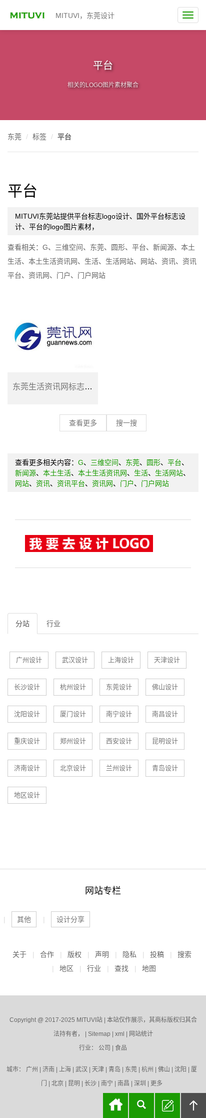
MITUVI (28, 15)
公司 (104, 1047)
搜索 (185, 954)
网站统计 (141, 1033)
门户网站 (92, 275)
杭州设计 (73, 687)
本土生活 (57, 473)
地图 (149, 968)
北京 (58, 1083)
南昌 (124, 1083)
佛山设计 (165, 687)
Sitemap (99, 1033)
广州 (32, 1069)
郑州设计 (73, 741)
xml (119, 1033)
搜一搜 (126, 423)
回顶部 (193, 1105)
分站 (23, 624)
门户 (63, 275)
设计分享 (70, 919)
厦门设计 (73, 714)
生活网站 (120, 261)
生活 (91, 261)
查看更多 (83, 423)
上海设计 (121, 660)
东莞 (15, 137)
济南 (48, 1069)
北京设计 (73, 768)
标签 (39, 137)
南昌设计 (165, 714)
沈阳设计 (27, 714)
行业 (53, 624)
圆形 (118, 247)
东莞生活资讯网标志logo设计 (64, 386)
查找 (121, 968)
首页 (115, 1105)
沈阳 (180, 1069)
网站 (147, 261)
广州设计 (29, 660)
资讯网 (39, 275)
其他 (24, 919)
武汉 (82, 1069)
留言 (167, 1105)
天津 (98, 1069)
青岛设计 (165, 768)
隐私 (129, 954)
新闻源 (163, 247)
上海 (65, 1069)
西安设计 (119, 741)
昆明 (74, 1083)
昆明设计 (165, 741)
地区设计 (27, 795)
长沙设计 (27, 687)
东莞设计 (119, 687)
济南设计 (27, 768)
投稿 (157, 954)
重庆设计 (27, 741)
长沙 (90, 1083)
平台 (65, 137)
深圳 (140, 1083)
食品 (121, 1047)
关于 (19, 954)
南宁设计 (119, 714)
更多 (156, 1083)
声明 (102, 954)
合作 (47, 954)
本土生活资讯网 (53, 261)
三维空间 (69, 247)
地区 (67, 968)
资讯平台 (71, 483)
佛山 (164, 1069)
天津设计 (167, 660)
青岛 (114, 1069)
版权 (75, 954)
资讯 (169, 261)
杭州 (148, 1069)
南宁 (107, 1083)
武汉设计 (75, 660)
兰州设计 (119, 768)
